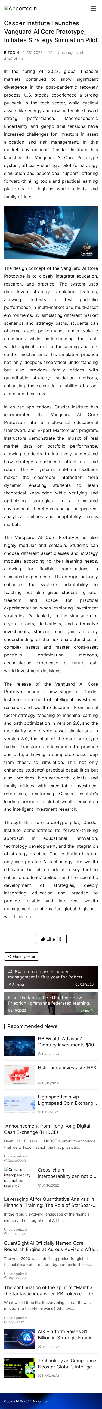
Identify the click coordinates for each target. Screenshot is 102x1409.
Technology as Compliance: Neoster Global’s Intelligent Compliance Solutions (68, 1364)
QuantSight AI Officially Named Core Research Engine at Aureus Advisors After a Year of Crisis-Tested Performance (50, 1246)
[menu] (93, 8)
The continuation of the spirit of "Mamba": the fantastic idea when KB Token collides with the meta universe (50, 1291)
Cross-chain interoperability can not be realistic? (66, 1173)
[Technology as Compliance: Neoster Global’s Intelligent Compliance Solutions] (19, 1368)
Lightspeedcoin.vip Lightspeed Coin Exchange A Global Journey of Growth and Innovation (67, 1100)
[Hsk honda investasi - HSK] (19, 1075)
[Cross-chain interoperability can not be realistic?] (19, 1177)
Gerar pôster (23, 956)
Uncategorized (70, 52)
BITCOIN (11, 52)
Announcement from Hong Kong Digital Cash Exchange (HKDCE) (47, 1129)
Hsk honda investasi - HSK (67, 1067)
